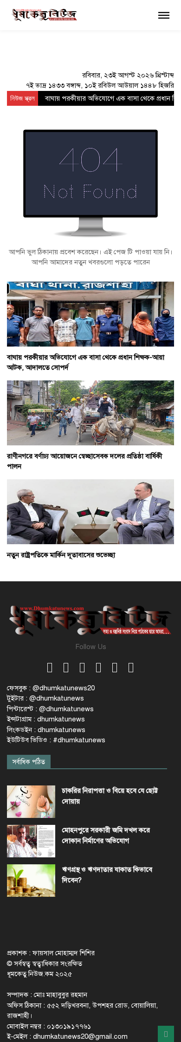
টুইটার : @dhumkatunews (45, 698)
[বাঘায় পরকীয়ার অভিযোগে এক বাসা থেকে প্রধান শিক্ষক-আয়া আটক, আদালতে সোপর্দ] (90, 313)
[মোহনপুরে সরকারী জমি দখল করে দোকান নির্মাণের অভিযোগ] (31, 841)
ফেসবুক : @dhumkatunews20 (51, 688)
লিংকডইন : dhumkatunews (46, 730)
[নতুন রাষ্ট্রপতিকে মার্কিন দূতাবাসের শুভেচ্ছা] (90, 511)
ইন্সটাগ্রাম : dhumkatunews (46, 719)
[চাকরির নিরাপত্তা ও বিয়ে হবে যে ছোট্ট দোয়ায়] (31, 801)
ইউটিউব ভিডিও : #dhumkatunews (56, 740)
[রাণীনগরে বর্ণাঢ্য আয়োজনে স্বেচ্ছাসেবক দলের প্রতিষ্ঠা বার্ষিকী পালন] (90, 412)
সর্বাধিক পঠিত (29, 762)
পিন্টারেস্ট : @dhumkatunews (50, 709)
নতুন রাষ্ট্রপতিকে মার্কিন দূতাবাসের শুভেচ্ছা (61, 555)
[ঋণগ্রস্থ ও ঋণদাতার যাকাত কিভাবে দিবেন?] (31, 880)
